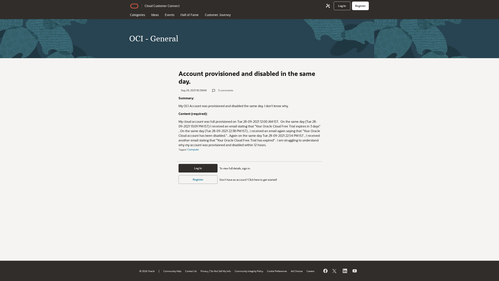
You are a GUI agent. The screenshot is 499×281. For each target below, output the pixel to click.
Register (198, 179)
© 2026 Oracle (147, 271)
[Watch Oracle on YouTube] (354, 271)
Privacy (204, 271)
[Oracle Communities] (328, 6)
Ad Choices (297, 271)
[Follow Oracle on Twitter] (334, 271)
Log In (198, 168)
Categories (137, 15)
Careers (310, 271)
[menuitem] (342, 6)
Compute (193, 149)
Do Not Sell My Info (221, 271)
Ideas (155, 15)
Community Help (172, 271)
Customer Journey (218, 15)
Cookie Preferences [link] (277, 271)
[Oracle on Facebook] (325, 271)
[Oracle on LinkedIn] (344, 271)
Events (169, 15)
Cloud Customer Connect (162, 6)
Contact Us (191, 271)
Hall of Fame (189, 15)
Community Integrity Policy (249, 271)
